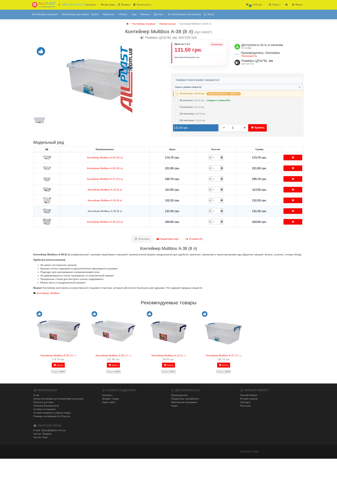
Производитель (249, 56)
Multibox (55, 293)
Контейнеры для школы (75, 14)
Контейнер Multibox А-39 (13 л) (105, 221)
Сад (134, 14)
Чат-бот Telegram (42, 434)
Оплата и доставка (43, 402)
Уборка (123, 14)
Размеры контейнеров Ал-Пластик (51, 416)
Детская (159, 14)
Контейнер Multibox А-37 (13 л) (105, 179)
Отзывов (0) (195, 238)
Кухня (95, 14)
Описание (143, 238)
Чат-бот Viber (40, 437)
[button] (255, 5)
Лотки (210, 14)
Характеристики (169, 238)
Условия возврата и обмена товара (52, 412)
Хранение (109, 14)
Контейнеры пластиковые (186, 14)
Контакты (107, 395)
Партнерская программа (184, 402)
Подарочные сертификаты (185, 398)
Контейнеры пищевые (45, 14)
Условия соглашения (44, 409)
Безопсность (143, 4)
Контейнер (43, 293)
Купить (259, 127)
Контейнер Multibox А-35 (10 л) (105, 157)
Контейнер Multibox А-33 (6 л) (105, 189)
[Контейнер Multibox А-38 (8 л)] (99, 79)
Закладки (245, 402)
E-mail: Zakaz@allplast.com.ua (49, 430)
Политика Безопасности (46, 405)
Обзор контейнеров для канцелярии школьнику (58, 398)
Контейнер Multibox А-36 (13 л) (105, 168)
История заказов (249, 398)
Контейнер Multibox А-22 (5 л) (168, 355)
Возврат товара (110, 398)
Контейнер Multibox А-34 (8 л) (105, 200)
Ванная (145, 14)
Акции (174, 405)
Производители (179, 395)
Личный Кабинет (248, 395)
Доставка (109, 4)
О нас (36, 395)
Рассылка (245, 405)
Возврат (125, 4)
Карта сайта (108, 402)
